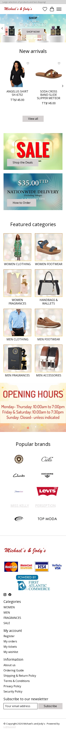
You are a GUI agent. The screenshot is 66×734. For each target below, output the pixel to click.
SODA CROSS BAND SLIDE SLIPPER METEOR (48, 94)
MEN (7, 612)
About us (9, 665)
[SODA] (19, 519)
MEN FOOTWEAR (48, 339)
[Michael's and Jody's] (18, 9)
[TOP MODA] (47, 519)
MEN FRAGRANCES (17, 375)
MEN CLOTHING (17, 339)
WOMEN (9, 607)
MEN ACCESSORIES (48, 375)
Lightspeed (10, 726)
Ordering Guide (14, 670)
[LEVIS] (47, 492)
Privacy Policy (12, 686)
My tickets (10, 647)
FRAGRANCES (12, 618)
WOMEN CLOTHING (17, 264)
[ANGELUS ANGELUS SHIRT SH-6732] (17, 74)
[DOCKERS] (47, 476)
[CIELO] (47, 460)
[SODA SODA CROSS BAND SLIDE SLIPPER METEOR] (49, 74)
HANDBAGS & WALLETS (49, 301)
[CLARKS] (19, 476)
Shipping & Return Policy (20, 676)
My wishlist (11, 652)
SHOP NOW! (33, 31)
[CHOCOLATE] (19, 460)
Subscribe (50, 706)
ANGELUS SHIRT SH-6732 (17, 93)
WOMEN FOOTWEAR (48, 264)
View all (33, 119)
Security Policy (13, 691)
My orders (10, 641)
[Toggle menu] (58, 9)
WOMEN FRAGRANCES (17, 301)
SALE (7, 623)
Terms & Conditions (17, 681)
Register (9, 636)
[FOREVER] (19, 492)
